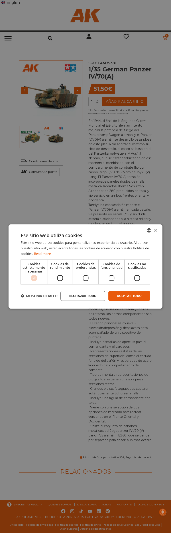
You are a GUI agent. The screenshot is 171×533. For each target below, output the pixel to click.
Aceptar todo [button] (129, 296)
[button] (39, 295)
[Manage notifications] (162, 512)
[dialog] (85, 266)
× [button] (155, 230)
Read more (42, 253)
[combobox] (149, 230)
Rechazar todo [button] (83, 296)
